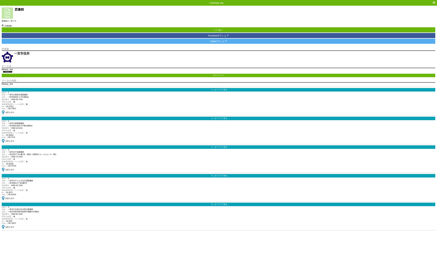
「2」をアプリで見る (218, 118)
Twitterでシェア (218, 41)
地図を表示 (9, 112)
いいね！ (219, 30)
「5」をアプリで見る (218, 204)
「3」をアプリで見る (218, 147)
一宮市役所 (22, 53)
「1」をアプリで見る (218, 90)
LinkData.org (216, 2)
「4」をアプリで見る (218, 176)
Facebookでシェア (218, 35)
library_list (7, 69)
